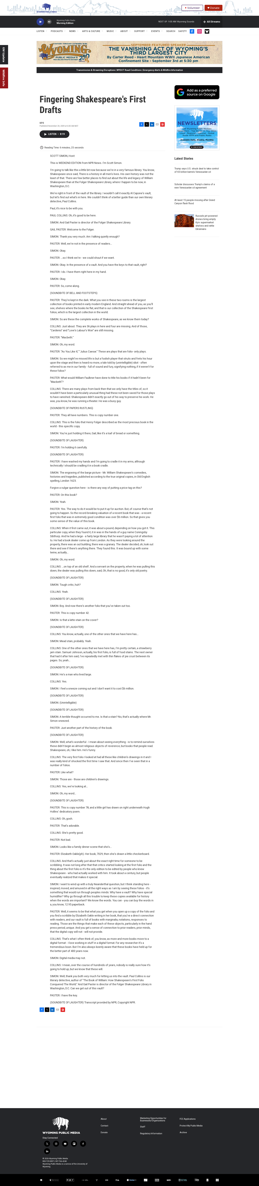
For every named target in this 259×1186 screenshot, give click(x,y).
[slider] (54, 21)
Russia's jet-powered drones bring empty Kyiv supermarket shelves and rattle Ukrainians (206, 222)
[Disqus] (129, 1067)
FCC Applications (188, 1119)
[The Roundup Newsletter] (197, 127)
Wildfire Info (4, 78)
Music (110, 31)
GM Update (4, 54)
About (124, 31)
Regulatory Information (151, 1133)
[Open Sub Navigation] (46, 31)
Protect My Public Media (191, 1126)
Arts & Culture (91, 31)
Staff (142, 1127)
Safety (182, 31)
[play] (40, 22)
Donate (214, 7)
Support (139, 31)
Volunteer (193, 8)
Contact (104, 1126)
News (72, 31)
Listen (40, 31)
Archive (183, 1132)
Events (155, 31)
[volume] (49, 21)
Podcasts (57, 31)
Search (170, 31)
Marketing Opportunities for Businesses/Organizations (153, 1119)
